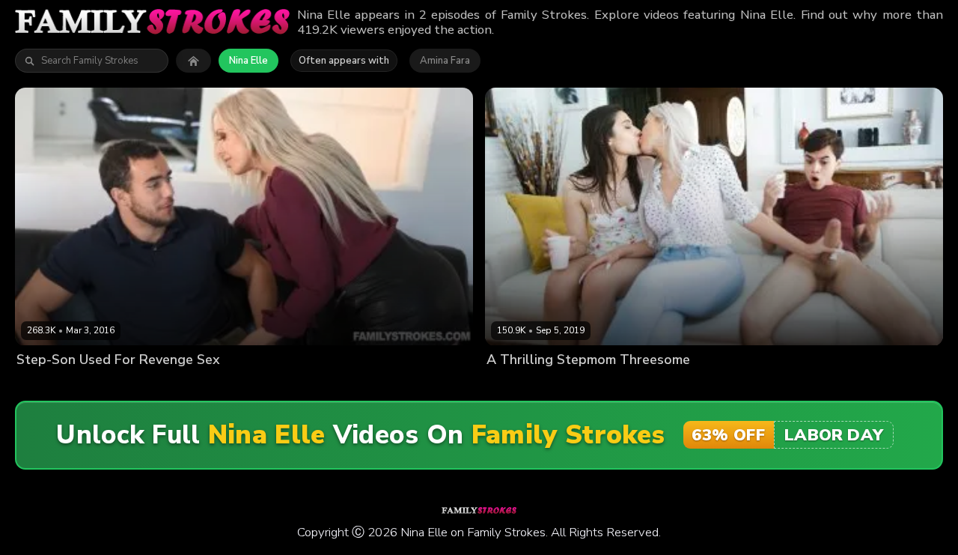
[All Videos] (193, 61)
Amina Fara (445, 60)
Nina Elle (248, 60)
